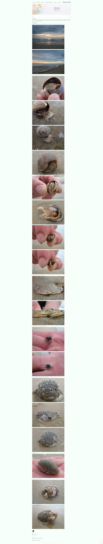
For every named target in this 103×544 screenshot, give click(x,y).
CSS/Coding (57, 19)
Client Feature (50, 19)
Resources (64, 20)
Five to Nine (65, 19)
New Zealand (41, 20)
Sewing (68, 20)
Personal (55, 20)
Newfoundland (47, 20)
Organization (51, 20)
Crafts (54, 19)
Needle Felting (37, 20)
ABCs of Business (34, 19)
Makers (33, 20)
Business (46, 19)
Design (61, 19)
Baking (42, 19)
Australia (39, 19)
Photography (60, 20)
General (69, 19)
